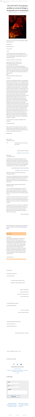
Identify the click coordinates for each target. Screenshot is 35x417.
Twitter (17, 364)
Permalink (27, 170)
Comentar (19, 351)
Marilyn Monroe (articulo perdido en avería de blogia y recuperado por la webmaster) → (23, 405)
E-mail (11, 385)
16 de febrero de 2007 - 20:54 (13, 12)
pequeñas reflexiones (23, 12)
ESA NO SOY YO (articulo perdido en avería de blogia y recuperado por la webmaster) (17, 8)
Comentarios (22, 170)
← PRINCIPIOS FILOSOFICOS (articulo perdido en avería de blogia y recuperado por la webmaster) (12, 405)
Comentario (9, 389)
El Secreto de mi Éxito (17, 368)
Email (21, 364)
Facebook (13, 364)
